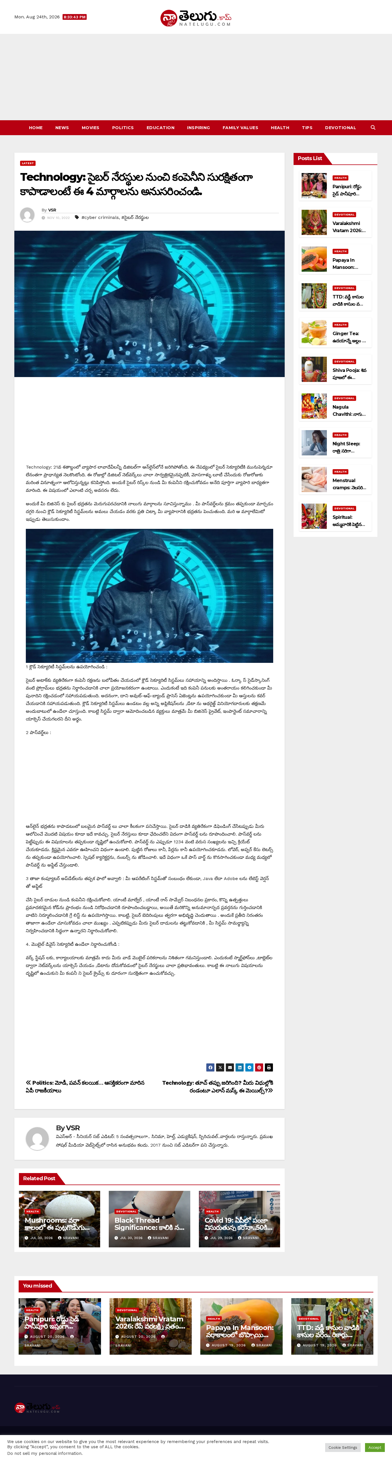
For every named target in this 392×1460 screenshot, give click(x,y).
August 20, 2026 (48, 1337)
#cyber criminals (100, 217)
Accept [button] (374, 1447)
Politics (123, 127)
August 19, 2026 (229, 1345)
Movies (91, 127)
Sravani (71, 1238)
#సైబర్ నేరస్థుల (135, 217)
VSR (52, 210)
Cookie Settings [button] (343, 1447)
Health (280, 127)
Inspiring (198, 127)
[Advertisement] (196, 77)
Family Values (241, 127)
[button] (373, 127)
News (62, 127)
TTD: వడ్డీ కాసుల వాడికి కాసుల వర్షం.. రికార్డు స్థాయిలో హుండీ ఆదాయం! (331, 1334)
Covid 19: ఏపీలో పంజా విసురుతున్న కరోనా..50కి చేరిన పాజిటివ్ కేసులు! (236, 1227)
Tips (307, 127)
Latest (28, 163)
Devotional (340, 127)
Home (36, 127)
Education (161, 127)
